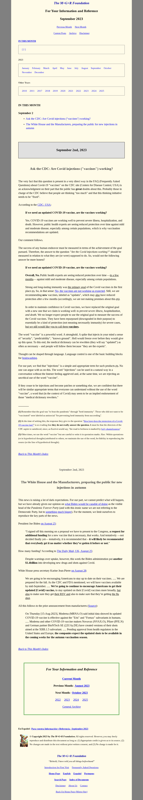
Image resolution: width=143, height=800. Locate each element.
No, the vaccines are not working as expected (80, 290)
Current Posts (60, 33)
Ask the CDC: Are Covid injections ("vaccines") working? (58, 118)
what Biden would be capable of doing (86, 503)
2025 (101, 91)
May (62, 68)
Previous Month (64, 27)
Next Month (80, 27)
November (27, 72)
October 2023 (80, 692)
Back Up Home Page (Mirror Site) (71, 791)
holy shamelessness (110, 429)
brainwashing (29, 357)
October (107, 68)
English (66, 773)
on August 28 (78, 570)
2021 (70, 91)
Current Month (71, 678)
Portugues (89, 773)
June (69, 68)
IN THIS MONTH (27, 41)
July (76, 68)
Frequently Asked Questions (85, 767)
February (36, 68)
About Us (72, 785)
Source (92, 605)
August (84, 68)
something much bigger (59, 511)
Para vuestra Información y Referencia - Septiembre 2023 (59, 728)
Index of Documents (79, 779)
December (39, 72)
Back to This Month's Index (33, 453)
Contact (84, 785)
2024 (94, 91)
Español (77, 773)
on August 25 (48, 523)
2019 (55, 91)
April (54, 68)
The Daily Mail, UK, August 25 (74, 551)
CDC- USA (44, 204)
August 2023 (82, 685)
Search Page (60, 779)
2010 (24, 91)
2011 (32, 91)
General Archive (71, 706)
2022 (78, 91)
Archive (73, 33)
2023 (86, 91)
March (46, 68)
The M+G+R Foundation (71, 3)
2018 (47, 91)
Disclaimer (84, 33)
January (25, 68)
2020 (63, 91)
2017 (39, 91)
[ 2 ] (24, 49)
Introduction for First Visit (56, 767)
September (96, 68)
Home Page (54, 773)
